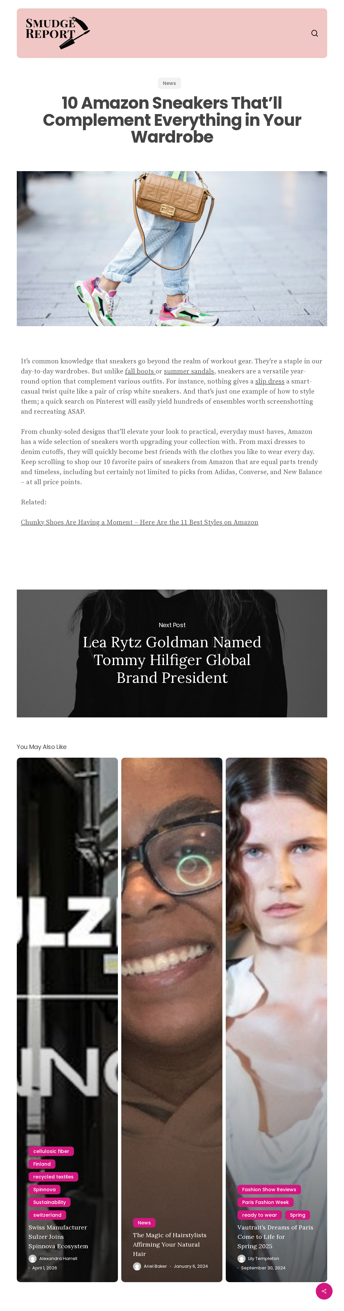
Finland (42, 1164)
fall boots (140, 371)
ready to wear (259, 1215)
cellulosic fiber (51, 1151)
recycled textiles (53, 1176)
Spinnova (44, 1189)
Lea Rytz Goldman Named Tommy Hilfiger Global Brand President (172, 653)
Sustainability (49, 1202)
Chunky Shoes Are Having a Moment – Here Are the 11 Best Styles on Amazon (139, 522)
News (169, 83)
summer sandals (189, 371)
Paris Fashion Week (265, 1202)
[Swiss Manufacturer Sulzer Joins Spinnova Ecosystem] (67, 1020)
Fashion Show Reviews (269, 1189)
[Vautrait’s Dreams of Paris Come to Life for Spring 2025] (276, 1020)
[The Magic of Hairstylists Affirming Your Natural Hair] (171, 1020)
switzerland (47, 1215)
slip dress (270, 381)
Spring (297, 1215)
